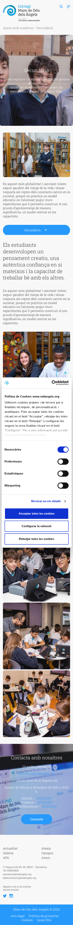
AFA (6, 858)
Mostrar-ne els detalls (46, 501)
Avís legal (18, 916)
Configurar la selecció (36, 526)
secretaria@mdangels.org (36, 773)
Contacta (36, 819)
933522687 (49, 806)
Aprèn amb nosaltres (18, 28)
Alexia (46, 848)
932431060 (44, 798)
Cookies (27, 920)
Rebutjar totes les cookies (36, 538)
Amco (45, 858)
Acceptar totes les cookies (37, 513)
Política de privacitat (44, 916)
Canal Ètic (44, 920)
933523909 (45, 802)
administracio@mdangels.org (19, 877)
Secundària (32, 230)
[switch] (63, 461)
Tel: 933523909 (11, 870)
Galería (8, 853)
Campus (47, 853)
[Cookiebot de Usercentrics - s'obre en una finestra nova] (52, 382)
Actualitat (10, 848)
